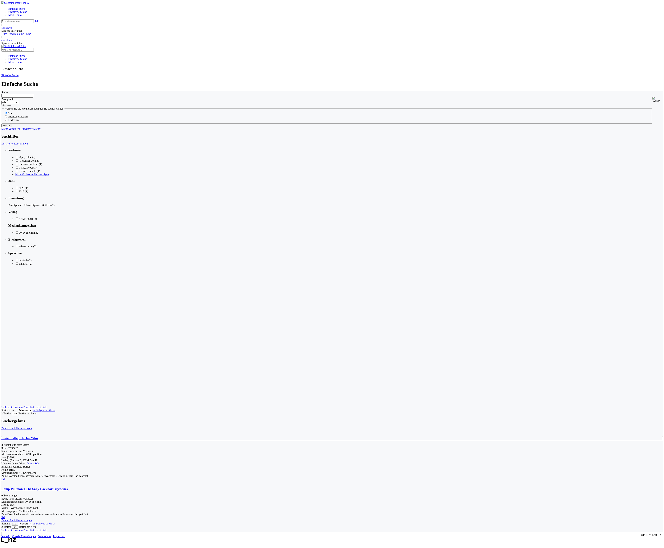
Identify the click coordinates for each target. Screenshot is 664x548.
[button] (657, 99)
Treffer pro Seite (27, 413)
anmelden (6, 27)
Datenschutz (44, 536)
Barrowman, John (28, 164)
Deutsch (23, 260)
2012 (21, 191)
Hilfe (4, 33)
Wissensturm (26, 246)
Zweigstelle (7, 99)
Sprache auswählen (11, 30)
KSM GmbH (26, 218)
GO (37, 21)
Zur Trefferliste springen (14, 143)
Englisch (23, 263)
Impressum (59, 536)
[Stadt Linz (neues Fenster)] (8, 541)
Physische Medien (18, 116)
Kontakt (5, 536)
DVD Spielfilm (27, 232)
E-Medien (13, 120)
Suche (4, 92)
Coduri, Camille (27, 171)
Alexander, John (27, 160)
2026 (21, 188)
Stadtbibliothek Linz (20, 33)
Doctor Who (33, 463)
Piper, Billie (25, 157)
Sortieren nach (9, 410)
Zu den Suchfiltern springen (16, 428)
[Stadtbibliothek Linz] (13, 2)
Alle (10, 113)
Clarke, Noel (26, 167)
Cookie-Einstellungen (24, 536)
